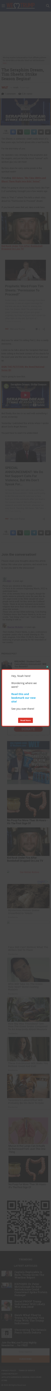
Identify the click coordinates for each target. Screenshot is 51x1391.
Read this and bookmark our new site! (23, 697)
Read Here (25, 720)
